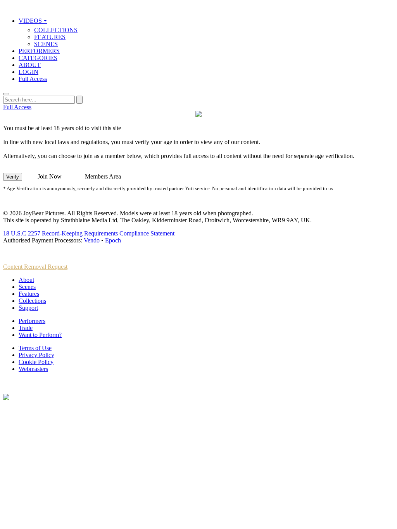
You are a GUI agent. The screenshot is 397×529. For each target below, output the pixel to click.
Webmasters (33, 369)
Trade (26, 328)
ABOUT (30, 65)
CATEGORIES (38, 58)
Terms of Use (35, 348)
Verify (12, 177)
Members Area (103, 176)
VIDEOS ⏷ (33, 20)
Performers (32, 321)
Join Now (50, 176)
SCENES (46, 44)
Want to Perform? (40, 334)
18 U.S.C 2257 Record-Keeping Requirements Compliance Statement (88, 233)
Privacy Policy (36, 355)
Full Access (33, 79)
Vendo (92, 240)
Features (29, 293)
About (26, 280)
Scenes (27, 286)
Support (28, 307)
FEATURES (50, 37)
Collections (32, 300)
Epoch (113, 240)
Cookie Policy (36, 362)
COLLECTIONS (56, 30)
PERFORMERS (39, 51)
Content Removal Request (35, 266)
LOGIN (28, 72)
